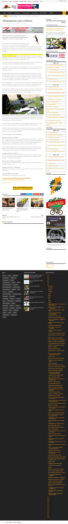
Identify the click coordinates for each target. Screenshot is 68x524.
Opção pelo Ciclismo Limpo (54, 348)
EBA (19, 289)
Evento (5, 16)
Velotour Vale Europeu (53, 429)
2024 (48, 279)
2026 (48, 275)
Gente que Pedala (23, 1)
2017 (48, 502)
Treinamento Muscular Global (54, 325)
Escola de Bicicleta (50, 265)
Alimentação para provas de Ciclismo (56, 479)
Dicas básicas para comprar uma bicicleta (55, 491)
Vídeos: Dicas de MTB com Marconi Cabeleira (56, 439)
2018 (48, 501)
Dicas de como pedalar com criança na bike (56, 445)
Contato (10, 1)
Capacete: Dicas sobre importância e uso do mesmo (56, 398)
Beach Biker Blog (50, 267)
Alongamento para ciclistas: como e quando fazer (13, 179)
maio (49, 298)
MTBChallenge (6, 303)
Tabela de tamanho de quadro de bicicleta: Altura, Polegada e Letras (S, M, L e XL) (36, 276)
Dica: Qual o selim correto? (54, 425)
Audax (9, 275)
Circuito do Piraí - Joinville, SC (55, 465)
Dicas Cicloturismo (7, 287)
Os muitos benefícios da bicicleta (55, 481)
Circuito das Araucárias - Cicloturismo (56, 477)
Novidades (5, 305)
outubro (50, 289)
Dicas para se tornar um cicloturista (56, 358)
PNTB (10, 310)
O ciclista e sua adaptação (36, 208)
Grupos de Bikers (25, 13)
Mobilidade (18, 301)
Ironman (18, 298)
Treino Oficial (13, 314)
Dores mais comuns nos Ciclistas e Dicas (7, 209)
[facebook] (59, 1)
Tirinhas (14, 312)
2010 (48, 515)
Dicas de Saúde (23, 23)
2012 (48, 512)
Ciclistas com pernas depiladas (55, 482)
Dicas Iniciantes (6, 289)
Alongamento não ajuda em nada (55, 385)
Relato (4, 312)
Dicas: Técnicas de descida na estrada (56, 333)
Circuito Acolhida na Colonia (54, 392)
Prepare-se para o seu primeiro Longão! (55, 330)
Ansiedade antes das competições (55, 368)
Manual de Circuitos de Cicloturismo (56, 341)
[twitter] (63, 1)
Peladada (18, 307)
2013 (48, 510)
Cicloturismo (35, 13)
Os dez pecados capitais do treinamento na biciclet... (54, 373)
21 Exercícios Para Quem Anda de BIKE (56, 403)
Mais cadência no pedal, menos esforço (57, 472)
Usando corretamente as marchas (37, 302)
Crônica (13, 282)
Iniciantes (12, 298)
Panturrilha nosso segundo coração (56, 423)
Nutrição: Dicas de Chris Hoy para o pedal (56, 323)
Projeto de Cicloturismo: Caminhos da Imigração (56, 320)
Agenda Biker (15, 1)
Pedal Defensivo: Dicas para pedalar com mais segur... (56, 418)
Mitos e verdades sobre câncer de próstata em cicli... (55, 415)
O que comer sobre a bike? (54, 377)
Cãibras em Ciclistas (52, 363)
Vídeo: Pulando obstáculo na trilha (55, 427)
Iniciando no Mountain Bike (54, 381)
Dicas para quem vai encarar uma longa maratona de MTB (57, 401)
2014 (48, 508)
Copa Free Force (6, 282)
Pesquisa (5, 310)
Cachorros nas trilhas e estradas (55, 370)
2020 (48, 497)
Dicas (18, 282)
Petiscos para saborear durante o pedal (55, 361)
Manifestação (10, 301)
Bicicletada (15, 275)
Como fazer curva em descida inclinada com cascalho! (56, 407)
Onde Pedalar (8, 182)
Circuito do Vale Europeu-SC (54, 450)
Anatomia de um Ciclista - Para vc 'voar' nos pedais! (57, 442)
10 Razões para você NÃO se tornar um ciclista (56, 436)
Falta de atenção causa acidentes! (55, 337)
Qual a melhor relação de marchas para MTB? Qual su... (57, 304)
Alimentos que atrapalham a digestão (56, 412)
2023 (48, 280)
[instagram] (61, 1)
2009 (48, 517)
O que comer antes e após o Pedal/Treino (54, 452)
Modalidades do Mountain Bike (55, 463)
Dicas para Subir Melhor (35, 286)
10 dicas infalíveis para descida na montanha (55, 389)
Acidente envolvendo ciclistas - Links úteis (56, 310)
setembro (50, 291)
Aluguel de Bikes (36, 1)
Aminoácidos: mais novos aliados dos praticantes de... (56, 379)
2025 (48, 277)
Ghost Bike (5, 296)
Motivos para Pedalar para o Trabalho (56, 366)
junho (49, 297)
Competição (5, 280)
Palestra (11, 305)
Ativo (47, 266)
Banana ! (50, 467)
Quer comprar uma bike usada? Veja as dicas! (56, 485)
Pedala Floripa (4, 1)
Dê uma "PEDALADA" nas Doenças (56, 365)
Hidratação (12, 296)
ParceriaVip (5, 307)
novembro (50, 288)
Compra (12, 280)
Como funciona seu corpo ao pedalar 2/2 (56, 335)
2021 (48, 284)
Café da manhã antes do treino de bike (56, 343)
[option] (34, 16)
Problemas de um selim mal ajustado (56, 317)
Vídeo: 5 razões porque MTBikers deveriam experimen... (55, 448)
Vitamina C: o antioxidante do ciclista (56, 345)
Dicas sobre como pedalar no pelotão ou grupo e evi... (56, 459)
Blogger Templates (17, 522)
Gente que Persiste (17, 294)
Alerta (4, 275)
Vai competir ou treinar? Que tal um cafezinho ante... (56, 488)
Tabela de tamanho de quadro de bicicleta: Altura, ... (55, 494)
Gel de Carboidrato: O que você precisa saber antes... (57, 431)
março (49, 300)
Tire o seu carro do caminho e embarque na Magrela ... (54, 354)
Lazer (4, 301)
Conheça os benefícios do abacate (55, 393)
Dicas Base (15, 284)
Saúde (9, 312)
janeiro (50, 302)
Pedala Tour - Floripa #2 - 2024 (14, 16)
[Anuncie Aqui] (28, 8)
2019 (48, 499)
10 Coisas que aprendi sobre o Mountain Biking (54, 313)
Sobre (41, 1)
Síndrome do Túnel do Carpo (54, 433)
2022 (48, 282)
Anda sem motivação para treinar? (55, 470)
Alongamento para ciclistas (54, 395)
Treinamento (6, 314)
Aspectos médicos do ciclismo (54, 455)
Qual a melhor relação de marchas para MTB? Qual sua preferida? (55, 29)
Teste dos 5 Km (51, 356)
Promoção (16, 310)
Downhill (14, 289)
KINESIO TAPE (51, 461)
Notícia (13, 303)
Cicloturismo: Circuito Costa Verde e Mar (56, 410)
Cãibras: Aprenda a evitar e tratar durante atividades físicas (22, 210)
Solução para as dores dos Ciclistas (56, 469)
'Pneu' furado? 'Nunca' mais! (54, 315)
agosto (50, 293)
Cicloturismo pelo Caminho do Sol (55, 375)
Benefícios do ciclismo (53, 405)
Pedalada (12, 307)
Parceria (17, 305)
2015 (48, 506)
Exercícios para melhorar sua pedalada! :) (54, 475)
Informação (5, 298)
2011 (48, 513)
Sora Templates (9, 522)
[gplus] (65, 1)
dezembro (50, 286)
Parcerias (29, 1)
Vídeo (4, 317)
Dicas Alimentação (7, 284)
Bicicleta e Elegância (52, 347)
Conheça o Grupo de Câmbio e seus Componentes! (56, 307)
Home (4, 13)
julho (49, 295)
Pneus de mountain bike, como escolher (57, 457)
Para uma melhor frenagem (54, 383)
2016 (48, 504)
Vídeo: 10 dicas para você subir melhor (56, 339)
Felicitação (10, 291)
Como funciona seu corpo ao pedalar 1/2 (56, 351)
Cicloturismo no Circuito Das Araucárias (54, 328)
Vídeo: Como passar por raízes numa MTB (56, 421)
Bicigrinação (5, 277)
